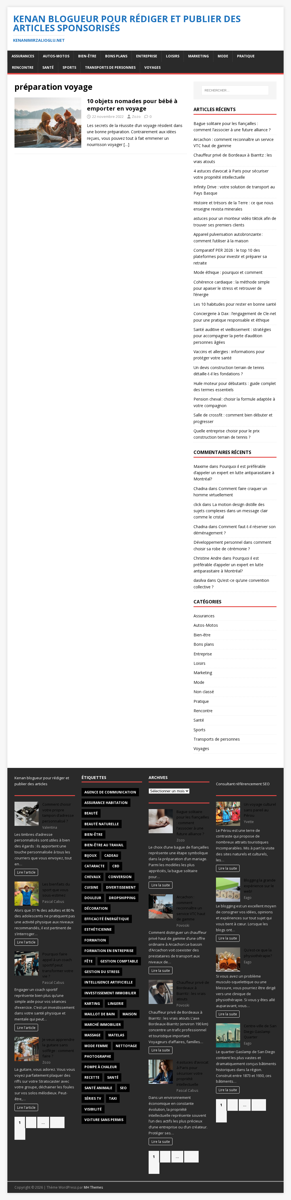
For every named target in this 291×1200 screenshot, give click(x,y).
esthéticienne (98, 929)
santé (113, 1077)
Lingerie (116, 1003)
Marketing (198, 56)
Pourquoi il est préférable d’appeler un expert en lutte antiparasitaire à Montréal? (234, 473)
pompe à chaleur (100, 1066)
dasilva (200, 580)
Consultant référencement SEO (243, 783)
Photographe (97, 1056)
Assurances (23, 56)
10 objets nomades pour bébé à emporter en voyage (132, 104)
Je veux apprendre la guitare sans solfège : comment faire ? (58, 1048)
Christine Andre (207, 558)
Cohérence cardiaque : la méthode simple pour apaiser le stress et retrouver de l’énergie (232, 288)
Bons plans (116, 56)
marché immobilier (102, 1024)
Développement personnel (218, 542)
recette (91, 1077)
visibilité (93, 1109)
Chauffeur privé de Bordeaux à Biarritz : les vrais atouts (192, 991)
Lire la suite (160, 885)
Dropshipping (122, 897)
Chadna (200, 488)
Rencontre (23, 67)
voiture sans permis (103, 1119)
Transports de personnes (110, 67)
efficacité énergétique (106, 918)
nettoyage (126, 1045)
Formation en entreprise (109, 950)
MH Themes (93, 1187)
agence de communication (110, 792)
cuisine (91, 887)
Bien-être (87, 56)
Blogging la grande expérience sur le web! (260, 886)
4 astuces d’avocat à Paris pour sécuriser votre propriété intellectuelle (192, 1073)
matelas (116, 1035)
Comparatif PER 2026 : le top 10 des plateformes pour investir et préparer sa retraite (230, 256)
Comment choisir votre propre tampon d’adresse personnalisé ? (58, 813)
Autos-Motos (56, 56)
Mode (223, 56)
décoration (96, 908)
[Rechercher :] (235, 90)
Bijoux (90, 855)
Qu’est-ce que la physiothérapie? (258, 952)
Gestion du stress (101, 971)
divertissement (121, 887)
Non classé (204, 691)
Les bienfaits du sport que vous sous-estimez (56, 890)
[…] (126, 144)
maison (129, 1014)
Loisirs (172, 56)
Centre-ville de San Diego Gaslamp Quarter (260, 1031)
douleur (92, 897)
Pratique (246, 56)
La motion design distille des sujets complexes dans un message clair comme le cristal (231, 511)
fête (88, 961)
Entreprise (146, 56)
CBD (115, 866)
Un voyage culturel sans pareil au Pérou (260, 810)
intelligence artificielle (108, 982)
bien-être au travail (104, 845)
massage (92, 1035)
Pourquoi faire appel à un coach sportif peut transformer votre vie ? (57, 965)
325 (57, 1122)
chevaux (92, 876)
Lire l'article (26, 872)
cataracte (94, 866)
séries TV (92, 1098)
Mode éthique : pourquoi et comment (228, 272)
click (197, 504)
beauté (91, 813)
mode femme (96, 1045)
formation (95, 940)
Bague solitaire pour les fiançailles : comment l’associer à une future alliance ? (192, 822)
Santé (48, 67)
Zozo (136, 116)
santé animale (98, 1088)
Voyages (152, 67)
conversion (120, 876)
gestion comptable (119, 961)
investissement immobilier (110, 993)
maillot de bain (99, 1014)
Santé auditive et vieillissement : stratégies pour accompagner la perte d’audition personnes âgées (232, 336)
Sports (69, 67)
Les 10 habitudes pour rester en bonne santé (235, 304)
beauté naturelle (101, 824)
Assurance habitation (106, 802)
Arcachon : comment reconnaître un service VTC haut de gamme (190, 908)
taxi (113, 1098)
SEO (123, 1088)
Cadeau (111, 855)
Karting (92, 1003)
